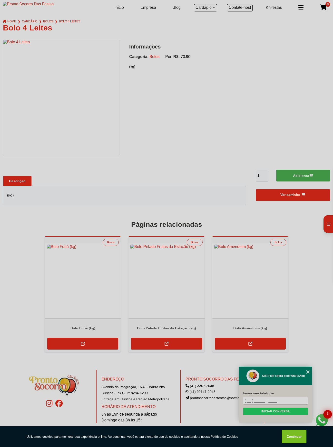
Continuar (294, 436)
